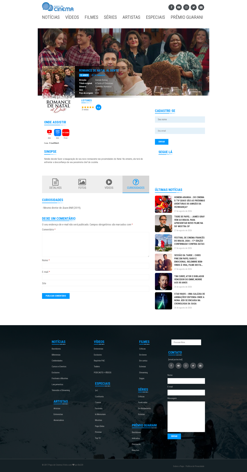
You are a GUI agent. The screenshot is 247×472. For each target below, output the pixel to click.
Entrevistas (58, 414)
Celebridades (57, 360)
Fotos (82, 187)
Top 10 (97, 438)
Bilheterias (56, 354)
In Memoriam (100, 414)
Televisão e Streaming (61, 390)
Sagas (141, 378)
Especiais (155, 17)
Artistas (131, 17)
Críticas (142, 348)
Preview (98, 432)
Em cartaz (143, 360)
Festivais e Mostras (60, 378)
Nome (46, 260)
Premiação (136, 444)
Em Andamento (144, 408)
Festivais (98, 408)
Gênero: (82, 86)
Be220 (80, 465)
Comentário (49, 229)
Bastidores (56, 348)
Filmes (91, 17)
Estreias (142, 366)
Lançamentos (57, 384)
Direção (82, 80)
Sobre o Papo (178, 466)
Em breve (143, 354)
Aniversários (59, 420)
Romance (107, 86)
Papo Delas (99, 426)
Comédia (99, 86)
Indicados (136, 438)
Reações (135, 450)
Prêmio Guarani (187, 17)
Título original (85, 83)
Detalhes (55, 187)
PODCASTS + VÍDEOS (102, 372)
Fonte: (46, 143)
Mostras (98, 420)
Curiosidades (136, 187)
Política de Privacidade (195, 466)
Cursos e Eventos (59, 366)
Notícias (51, 17)
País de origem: (86, 93)
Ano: (81, 90)
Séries (110, 17)
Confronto (99, 396)
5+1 (96, 390)
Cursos (98, 402)
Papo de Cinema (55, 465)
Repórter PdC (99, 360)
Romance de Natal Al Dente (99, 70)
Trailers (97, 366)
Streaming (143, 372)
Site (44, 283)
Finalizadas (142, 402)
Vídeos (72, 17)
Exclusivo (56, 372)
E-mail (46, 271)
